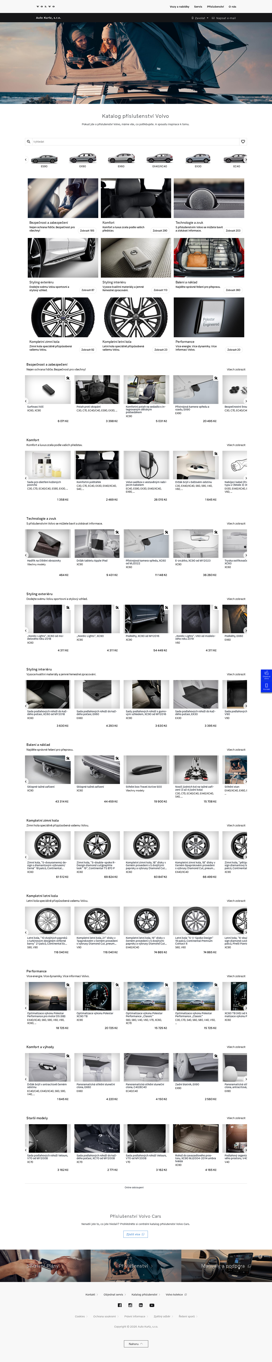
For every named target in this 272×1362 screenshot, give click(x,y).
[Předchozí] (25, 159)
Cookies (80, 1316)
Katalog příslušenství (144, 1294)
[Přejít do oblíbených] (243, 141)
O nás (232, 6)
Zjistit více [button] (134, 1234)
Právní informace (134, 1316)
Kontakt (266, 689)
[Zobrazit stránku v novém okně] (120, 1305)
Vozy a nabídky (179, 6)
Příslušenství (215, 6)
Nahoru (134, 1344)
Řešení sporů (187, 1316)
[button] (199, 18)
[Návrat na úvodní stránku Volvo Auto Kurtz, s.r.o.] (45, 6)
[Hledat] (28, 141)
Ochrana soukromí (104, 1316)
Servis (198, 6)
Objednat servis (266, 677)
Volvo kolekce (174, 1294)
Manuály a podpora (224, 1265)
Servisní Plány (44, 1265)
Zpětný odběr (162, 1316)
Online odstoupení (134, 1187)
